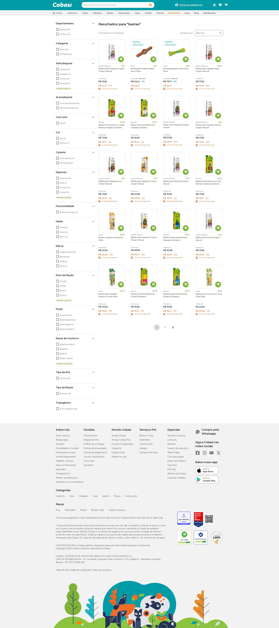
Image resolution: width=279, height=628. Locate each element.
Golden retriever (117, 510)
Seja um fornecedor (66, 465)
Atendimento (209, 13)
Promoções (174, 13)
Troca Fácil (89, 461)
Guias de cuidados (176, 477)
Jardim (105, 496)
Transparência (63, 473)
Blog (196, 13)
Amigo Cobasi (119, 435)
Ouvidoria (88, 465)
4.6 (221, 291)
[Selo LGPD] (216, 544)
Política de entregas (94, 444)
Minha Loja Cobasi (176, 473)
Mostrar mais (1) (63, 88)
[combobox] (118, 5)
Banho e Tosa (146, 435)
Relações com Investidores (69, 482)
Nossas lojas (62, 439)
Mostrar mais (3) (63, 197)
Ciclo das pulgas (175, 456)
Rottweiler (70, 510)
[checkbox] (57, 29)
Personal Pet (146, 444)
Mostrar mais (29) (64, 363)
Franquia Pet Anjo (149, 452)
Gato (72, 496)
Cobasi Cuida (118, 452)
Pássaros (83, 496)
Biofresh (171, 444)
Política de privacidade (95, 448)
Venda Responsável (66, 456)
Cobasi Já (116, 448)
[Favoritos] (220, 5)
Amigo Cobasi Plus (121, 439)
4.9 (221, 66)
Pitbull (83, 510)
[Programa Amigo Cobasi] (214, 5)
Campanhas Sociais (65, 452)
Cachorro (60, 496)
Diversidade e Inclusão (67, 448)
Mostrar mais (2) (63, 300)
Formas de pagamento (95, 452)
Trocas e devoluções (94, 456)
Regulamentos (91, 439)
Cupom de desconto (177, 448)
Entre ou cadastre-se (191, 5)
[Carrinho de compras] (226, 5)
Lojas (186, 13)
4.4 (188, 235)
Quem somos (63, 435)
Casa (95, 496)
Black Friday (173, 452)
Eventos (60, 444)
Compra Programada (122, 444)
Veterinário (145, 439)
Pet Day (171, 469)
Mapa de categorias (81, 570)
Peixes (117, 496)
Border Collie (97, 510)
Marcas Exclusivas (176, 435)
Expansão (61, 469)
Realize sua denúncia (66, 477)
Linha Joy (172, 439)
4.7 (156, 122)
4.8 (123, 235)
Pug (58, 510)
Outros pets (131, 496)
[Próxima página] (173, 327)
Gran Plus (172, 465)
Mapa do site (62, 570)
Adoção (143, 448)
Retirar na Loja (119, 456)
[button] (150, 5)
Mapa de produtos (102, 570)
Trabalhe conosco (64, 461)
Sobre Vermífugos (176, 461)
